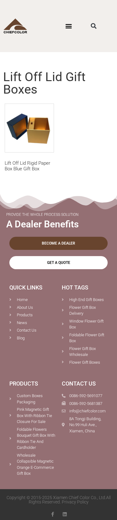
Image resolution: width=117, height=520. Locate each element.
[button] (69, 26)
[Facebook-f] (52, 514)
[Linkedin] (64, 514)
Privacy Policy (75, 501)
